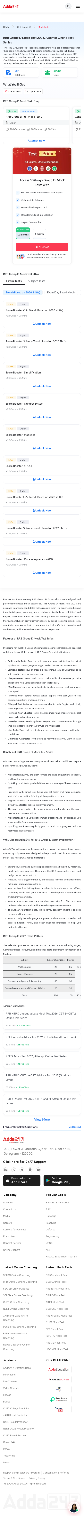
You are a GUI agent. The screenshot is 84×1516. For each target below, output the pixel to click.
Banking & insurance (57, 1202)
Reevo (6, 1449)
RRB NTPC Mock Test (58, 1288)
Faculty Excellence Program (61, 1256)
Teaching (51, 1223)
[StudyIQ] (58, 1389)
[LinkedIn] (5, 1169)
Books (6, 1401)
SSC (48, 1209)
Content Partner (12, 1243)
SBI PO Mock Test (55, 1295)
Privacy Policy (37, 1478)
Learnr (7, 1462)
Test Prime (9, 1455)
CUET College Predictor (16, 1408)
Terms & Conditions (14, 1478)
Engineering (53, 1236)
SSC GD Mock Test (56, 1281)
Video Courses (11, 1388)
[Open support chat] (74, 1507)
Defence (50, 1229)
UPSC (49, 1243)
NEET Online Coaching (16, 1308)
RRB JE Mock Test (56, 1342)
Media (6, 1216)
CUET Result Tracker (14, 1435)
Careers (7, 1223)
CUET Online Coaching (16, 1302)
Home (6, 27)
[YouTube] (38, 1169)
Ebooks (7, 1395)
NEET (49, 1250)
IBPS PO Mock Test (56, 1335)
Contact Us (9, 1209)
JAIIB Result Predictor (15, 1415)
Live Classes (10, 1381)
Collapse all (75, 1127)
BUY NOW (42, 247)
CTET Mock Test (55, 1302)
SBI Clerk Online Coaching (18, 1295)
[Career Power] (58, 1379)
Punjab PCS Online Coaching (19, 1326)
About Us (8, 1202)
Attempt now (36, 140)
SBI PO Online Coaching (16, 1275)
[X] (13, 1169)
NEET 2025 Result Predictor (19, 1428)
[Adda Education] (58, 1369)
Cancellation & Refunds (56, 1472)
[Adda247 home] (11, 6)
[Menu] (78, 6)
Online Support (11, 1250)
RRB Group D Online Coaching (20, 1281)
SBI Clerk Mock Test (57, 1275)
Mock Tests (9, 1374)
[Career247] (58, 1409)
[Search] (68, 6)
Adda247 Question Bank (17, 1368)
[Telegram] (22, 1169)
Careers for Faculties (14, 1229)
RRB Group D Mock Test (59, 1315)
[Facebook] (30, 1169)
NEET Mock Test (55, 1329)
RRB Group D (23, 27)
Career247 (9, 1442)
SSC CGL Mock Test (57, 1308)
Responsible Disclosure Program (21, 1472)
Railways (51, 1216)
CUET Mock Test (55, 1322)
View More (42, 1119)
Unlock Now (43, 323)
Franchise (8, 1236)
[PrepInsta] (58, 1399)
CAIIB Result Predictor (15, 1422)
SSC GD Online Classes (16, 1288)
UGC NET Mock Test (57, 1349)
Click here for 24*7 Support (24, 1162)
